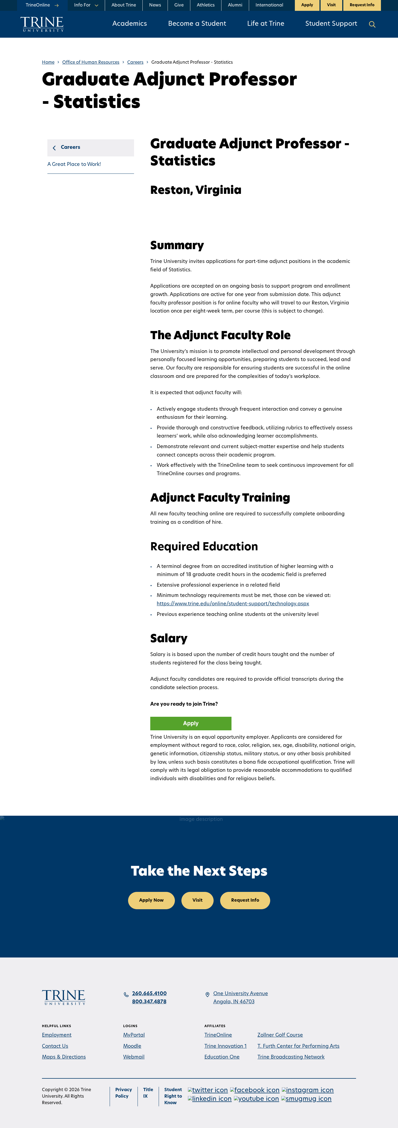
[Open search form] (372, 24)
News (155, 5)
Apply (307, 5)
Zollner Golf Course (280, 1035)
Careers (135, 62)
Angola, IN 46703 (234, 1002)
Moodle (132, 1046)
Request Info (362, 5)
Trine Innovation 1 (225, 1046)
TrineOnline (218, 1035)
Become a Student (197, 24)
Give (179, 5)
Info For (82, 5)
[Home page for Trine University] (42, 24)
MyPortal (134, 1035)
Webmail (134, 1057)
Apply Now (151, 900)
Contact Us (55, 1046)
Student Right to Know (173, 1096)
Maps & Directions (64, 1057)
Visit (331, 5)
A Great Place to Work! (74, 164)
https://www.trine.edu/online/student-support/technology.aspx (233, 604)
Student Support (331, 24)
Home (48, 62)
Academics (129, 24)
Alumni (235, 5)
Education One (222, 1057)
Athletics (206, 5)
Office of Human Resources (90, 62)
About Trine (124, 5)
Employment (56, 1035)
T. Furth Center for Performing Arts (298, 1046)
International (269, 5)
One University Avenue (240, 994)
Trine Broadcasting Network (291, 1057)
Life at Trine (265, 24)
